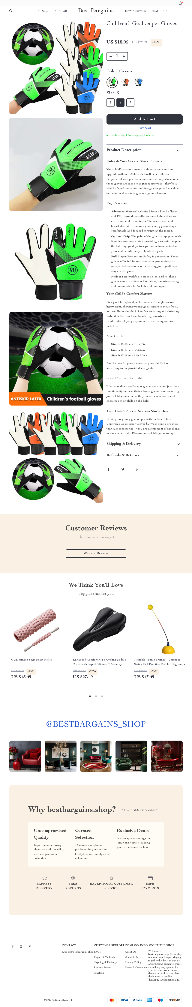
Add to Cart (144, 119)
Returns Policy (102, 968)
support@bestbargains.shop (78, 952)
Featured (159, 11)
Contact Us (131, 957)
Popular (60, 11)
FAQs (97, 952)
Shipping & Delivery (105, 962)
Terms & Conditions (136, 968)
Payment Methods (104, 957)
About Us (130, 952)
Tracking (99, 973)
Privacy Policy (133, 962)
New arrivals (135, 11)
